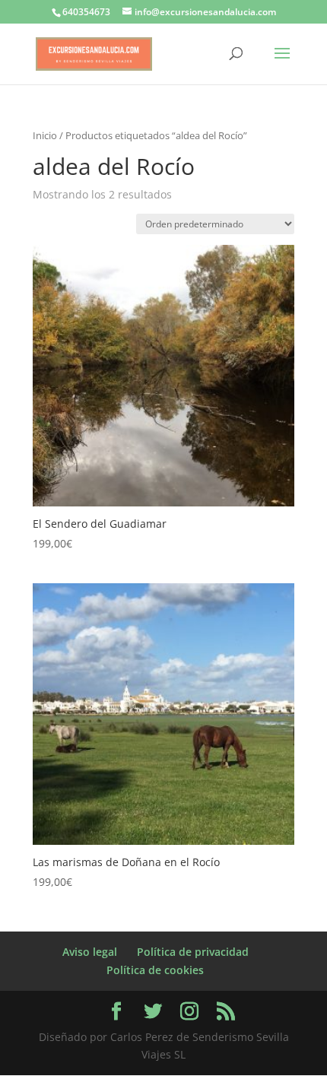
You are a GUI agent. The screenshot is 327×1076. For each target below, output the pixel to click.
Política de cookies (155, 970)
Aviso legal (89, 951)
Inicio (45, 135)
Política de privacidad (193, 951)
